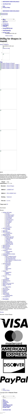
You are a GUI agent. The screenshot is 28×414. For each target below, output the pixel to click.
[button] (1, 62)
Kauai (6, 266)
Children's (6, 44)
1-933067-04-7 (10, 189)
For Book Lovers (9, 219)
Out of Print (5, 288)
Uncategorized (6, 296)
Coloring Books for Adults (9, 254)
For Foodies (8, 222)
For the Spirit (8, 218)
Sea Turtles (8, 287)
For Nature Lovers (9, 215)
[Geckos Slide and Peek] (6, 52)
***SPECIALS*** (7, 235)
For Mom (7, 225)
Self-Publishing (7, 406)
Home (1, 44)
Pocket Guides (9, 295)
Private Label (6, 32)
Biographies (8, 272)
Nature (4, 285)
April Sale (5, 230)
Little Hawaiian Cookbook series (13, 260)
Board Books (8, 249)
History (4, 271)
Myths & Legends (7, 284)
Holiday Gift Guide (7, 212)
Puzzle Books (6, 289)
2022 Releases (6, 246)
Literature (5, 282)
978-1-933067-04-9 (11, 193)
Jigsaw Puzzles (6, 280)
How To (4, 276)
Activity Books (8, 251)
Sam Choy (8, 262)
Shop (4, 19)
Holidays (7, 252)
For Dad (7, 213)
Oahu (6, 269)
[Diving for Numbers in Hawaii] (6, 59)
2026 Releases (6, 232)
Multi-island (8, 268)
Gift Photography (7, 263)
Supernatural (6, 293)
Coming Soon (8, 233)
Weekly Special (9, 244)
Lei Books (7, 239)
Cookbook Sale (9, 243)
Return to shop (9, 35)
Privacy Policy (6, 7)
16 (7, 204)
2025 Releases (6, 234)
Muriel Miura (8, 261)
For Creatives (8, 221)
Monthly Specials (9, 236)
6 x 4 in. (8, 200)
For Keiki (7, 223)
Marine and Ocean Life (8, 283)
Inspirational (6, 279)
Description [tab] (6, 299)
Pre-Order (7, 229)
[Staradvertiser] (4, 14)
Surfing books (8, 241)
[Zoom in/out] (0, 412)
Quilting (7, 278)
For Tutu (7, 224)
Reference (5, 290)
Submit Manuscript (7, 405)
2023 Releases (6, 245)
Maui (6, 267)
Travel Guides (6, 294)
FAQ (4, 6)
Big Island (7, 265)
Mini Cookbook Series (10, 256)
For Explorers (8, 217)
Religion (5, 291)
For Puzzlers (8, 227)
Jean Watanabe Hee (10, 258)
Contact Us (5, 24)
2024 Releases (6, 228)
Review (2, 312)
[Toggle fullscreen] (1, 412)
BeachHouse (6, 247)
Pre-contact (8, 274)
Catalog (5, 26)
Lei (6, 277)
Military (7, 273)
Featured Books (9, 238)
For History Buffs (9, 216)
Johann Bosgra (10, 186)
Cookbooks (5, 255)
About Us (5, 21)
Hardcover (9, 197)
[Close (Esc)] (4, 412)
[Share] (3, 412)
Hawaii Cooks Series (10, 257)
